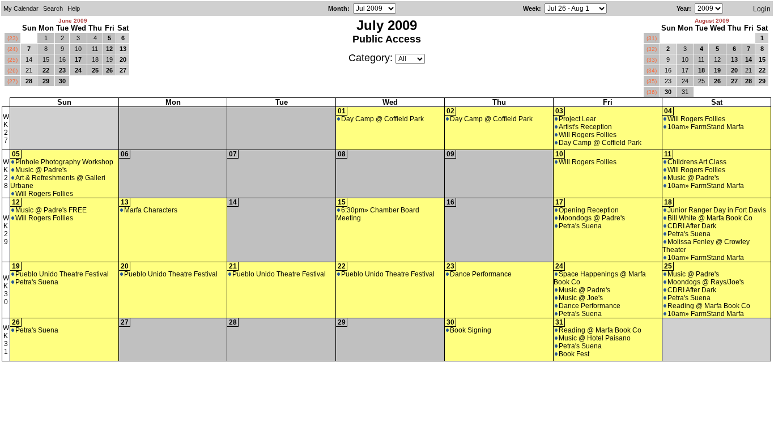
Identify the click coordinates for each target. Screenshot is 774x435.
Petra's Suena (580, 226)
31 (685, 91)
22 (45, 70)
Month (337, 8)
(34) (652, 70)
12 (109, 48)
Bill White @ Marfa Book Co (709, 218)
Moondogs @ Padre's (592, 218)
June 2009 (72, 21)
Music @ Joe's (581, 298)
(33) (652, 60)
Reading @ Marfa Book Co (708, 306)
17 (78, 59)
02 (450, 111)
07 (233, 154)
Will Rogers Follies (587, 135)
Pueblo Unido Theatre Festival (62, 274)
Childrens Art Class (696, 162)
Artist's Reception (585, 127)
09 (450, 154)
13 (123, 48)
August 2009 (712, 21)
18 (95, 59)
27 (123, 70)
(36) (652, 92)
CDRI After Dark (691, 226)
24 (78, 70)
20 (123, 59)
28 (28, 81)
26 (109, 70)
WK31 (6, 340)
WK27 (6, 128)
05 (16, 154)
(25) (12, 60)
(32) (652, 49)
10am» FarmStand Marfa (705, 127)
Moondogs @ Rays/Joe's (705, 282)
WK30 (6, 290)
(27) (12, 81)
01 (342, 111)
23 (62, 70)
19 (109, 59)
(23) (12, 38)
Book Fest (574, 354)
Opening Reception (589, 210)
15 (45, 59)
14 (28, 59)
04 (668, 111)
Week (531, 8)
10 (78, 48)
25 (95, 70)
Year (683, 8)
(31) (652, 38)
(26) (12, 70)
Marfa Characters (150, 210)
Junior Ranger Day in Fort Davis (716, 210)
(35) (652, 81)
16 (62, 59)
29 (45, 81)
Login (762, 9)
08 (342, 154)
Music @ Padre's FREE (51, 210)
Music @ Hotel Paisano (595, 338)
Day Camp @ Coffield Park (382, 119)
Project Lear (577, 119)
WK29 (6, 230)
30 (62, 81)
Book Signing (470, 330)
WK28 (6, 174)
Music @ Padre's (41, 170)
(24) (12, 49)
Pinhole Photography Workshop (64, 162)
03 (559, 111)
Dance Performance (481, 274)
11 (95, 48)
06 (125, 154)
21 (28, 70)
